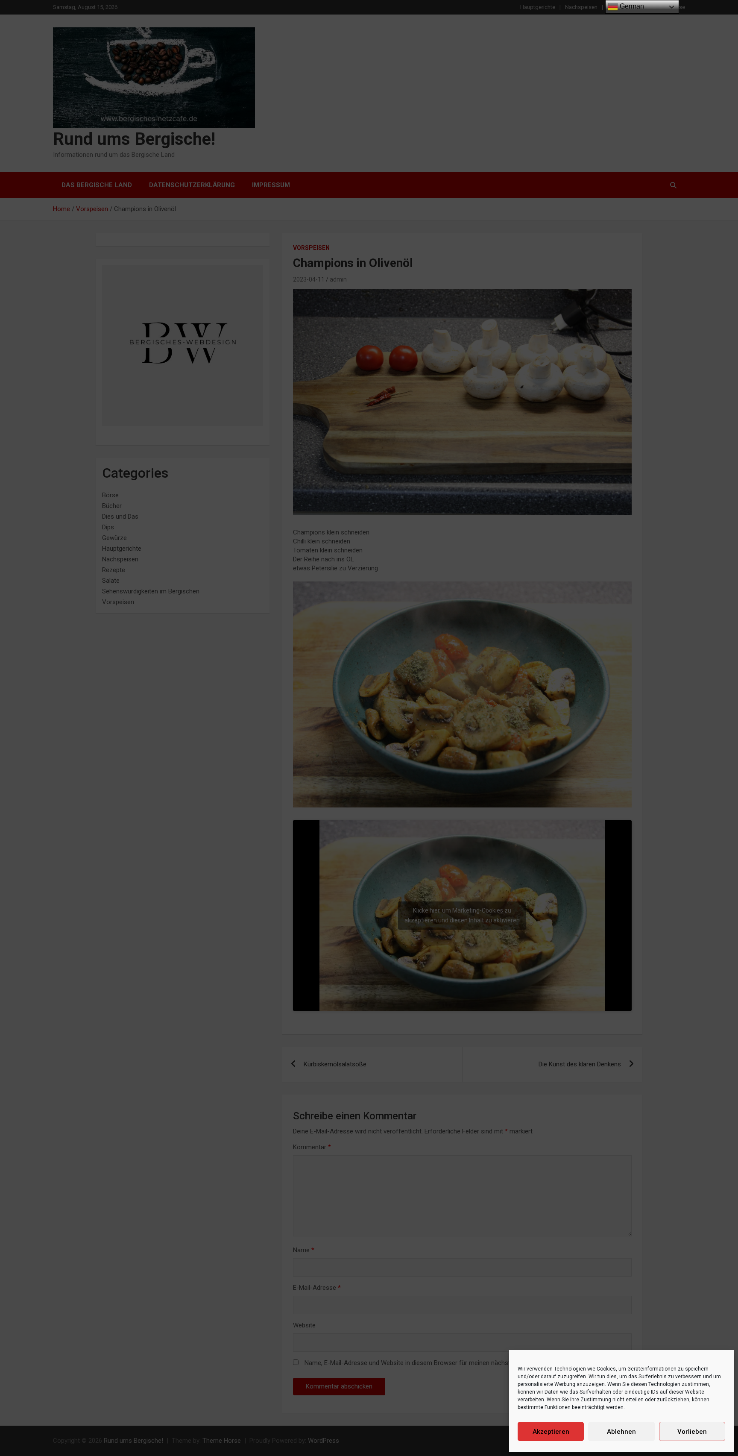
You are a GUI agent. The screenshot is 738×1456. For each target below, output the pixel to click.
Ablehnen (621, 1431)
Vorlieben (692, 1431)
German (631, 6)
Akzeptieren (551, 1431)
